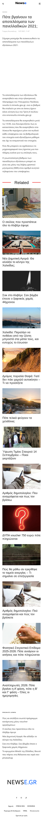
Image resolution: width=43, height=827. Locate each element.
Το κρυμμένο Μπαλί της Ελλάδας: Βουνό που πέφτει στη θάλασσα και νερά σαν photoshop (21, 754)
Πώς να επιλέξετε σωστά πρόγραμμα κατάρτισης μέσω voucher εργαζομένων (19, 721)
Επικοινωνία (34, 811)
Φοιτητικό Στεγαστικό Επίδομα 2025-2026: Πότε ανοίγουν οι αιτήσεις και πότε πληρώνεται (21, 651)
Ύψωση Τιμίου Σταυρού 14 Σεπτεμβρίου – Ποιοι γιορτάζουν (19, 455)
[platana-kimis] (21, 401)
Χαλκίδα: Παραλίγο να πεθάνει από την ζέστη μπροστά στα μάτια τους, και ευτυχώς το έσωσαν (20, 337)
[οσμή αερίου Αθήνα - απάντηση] (21, 518)
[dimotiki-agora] (21, 243)
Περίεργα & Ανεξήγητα (12, 811)
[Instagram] (21, 797)
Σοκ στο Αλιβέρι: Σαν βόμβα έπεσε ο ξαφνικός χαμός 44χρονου (20, 299)
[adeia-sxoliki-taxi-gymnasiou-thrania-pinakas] (21, 670)
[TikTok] (26, 797)
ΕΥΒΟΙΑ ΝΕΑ (20, 806)
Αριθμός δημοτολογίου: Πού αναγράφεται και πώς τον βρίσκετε (20, 614)
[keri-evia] (21, 281)
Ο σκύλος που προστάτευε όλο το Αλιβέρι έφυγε (19, 223)
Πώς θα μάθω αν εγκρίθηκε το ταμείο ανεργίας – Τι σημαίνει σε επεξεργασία (19, 573)
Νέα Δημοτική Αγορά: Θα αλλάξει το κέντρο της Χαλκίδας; (18, 262)
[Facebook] (16, 797)
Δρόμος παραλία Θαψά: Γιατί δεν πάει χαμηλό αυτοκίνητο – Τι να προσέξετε (21, 379)
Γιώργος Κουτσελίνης (9, 31)
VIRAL (25, 811)
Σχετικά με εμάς (21, 816)
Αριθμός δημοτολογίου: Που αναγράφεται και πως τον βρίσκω (20, 496)
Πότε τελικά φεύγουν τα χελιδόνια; (17, 419)
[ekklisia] (21, 437)
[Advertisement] (21, 70)
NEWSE (4, 12)
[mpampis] (21, 203)
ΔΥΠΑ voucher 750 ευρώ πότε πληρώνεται (21, 537)
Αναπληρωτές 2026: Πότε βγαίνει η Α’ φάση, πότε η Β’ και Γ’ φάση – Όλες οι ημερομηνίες (19, 690)
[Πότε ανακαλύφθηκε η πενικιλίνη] (21, 633)
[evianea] (21, 554)
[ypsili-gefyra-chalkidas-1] (21, 317)
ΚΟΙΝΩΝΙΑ (31, 806)
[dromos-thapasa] (21, 360)
